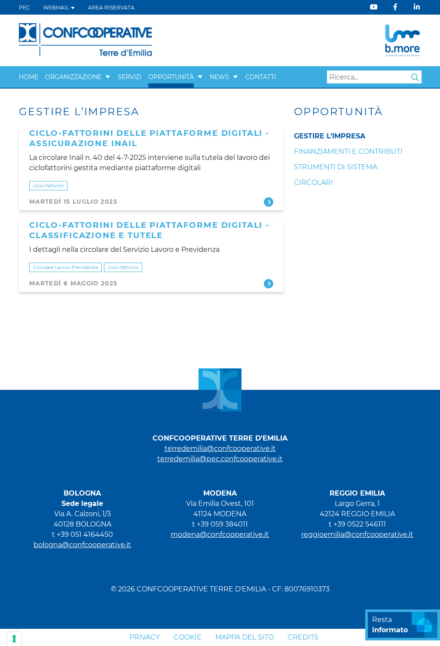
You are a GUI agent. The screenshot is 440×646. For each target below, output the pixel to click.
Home (28, 77)
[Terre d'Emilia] (86, 40)
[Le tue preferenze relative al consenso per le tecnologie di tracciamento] (14, 638)
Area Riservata (111, 7)
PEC (24, 7)
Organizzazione (73, 77)
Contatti (260, 77)
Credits (302, 637)
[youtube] (374, 7)
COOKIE (188, 637)
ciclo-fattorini (48, 186)
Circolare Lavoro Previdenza (65, 267)
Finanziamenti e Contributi (348, 151)
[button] (108, 77)
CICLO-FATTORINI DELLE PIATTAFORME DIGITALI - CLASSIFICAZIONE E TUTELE (149, 230)
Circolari (313, 182)
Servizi (129, 77)
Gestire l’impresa (329, 136)
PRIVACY (144, 637)
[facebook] (395, 7)
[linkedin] (417, 7)
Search (415, 77)
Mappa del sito (244, 637)
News (219, 77)
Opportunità (171, 77)
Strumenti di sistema (335, 167)
